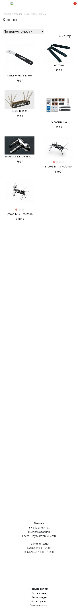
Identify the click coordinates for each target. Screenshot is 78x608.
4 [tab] (64, 163)
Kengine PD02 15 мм (19, 75)
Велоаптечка (58, 122)
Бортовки (59, 65)
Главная (7, 14)
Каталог (18, 14)
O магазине (39, 593)
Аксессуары (30, 14)
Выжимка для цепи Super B (19, 156)
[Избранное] (68, 5)
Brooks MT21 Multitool (19, 214)
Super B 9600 (19, 111)
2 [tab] (57, 163)
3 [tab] (61, 163)
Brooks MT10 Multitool (58, 166)
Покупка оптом (39, 605)
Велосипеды (39, 597)
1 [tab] (54, 163)
